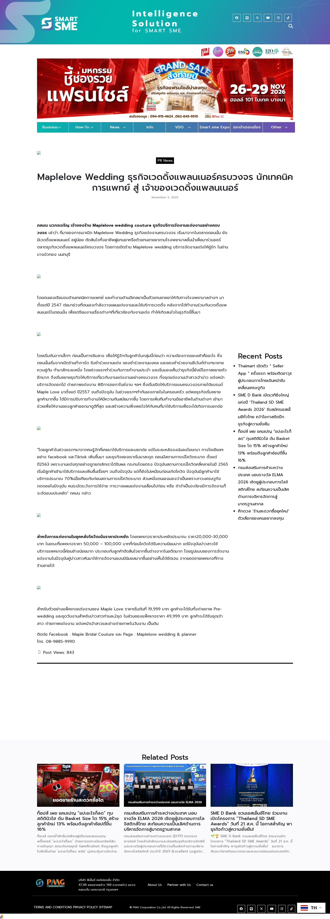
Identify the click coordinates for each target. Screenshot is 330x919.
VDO (179, 131)
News (114, 131)
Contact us (204, 889)
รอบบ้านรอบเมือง (247, 131)
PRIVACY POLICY (85, 911)
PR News (165, 165)
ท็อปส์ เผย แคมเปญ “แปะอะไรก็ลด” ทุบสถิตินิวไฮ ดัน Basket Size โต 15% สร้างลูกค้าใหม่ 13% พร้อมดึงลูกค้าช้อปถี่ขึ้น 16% (264, 450)
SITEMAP (105, 911)
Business (50, 131)
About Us (154, 889)
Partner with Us (179, 889)
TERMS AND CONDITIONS (53, 911)
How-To (82, 131)
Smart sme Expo (215, 131)
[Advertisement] (265, 282)
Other (276, 131)
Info (149, 131)
